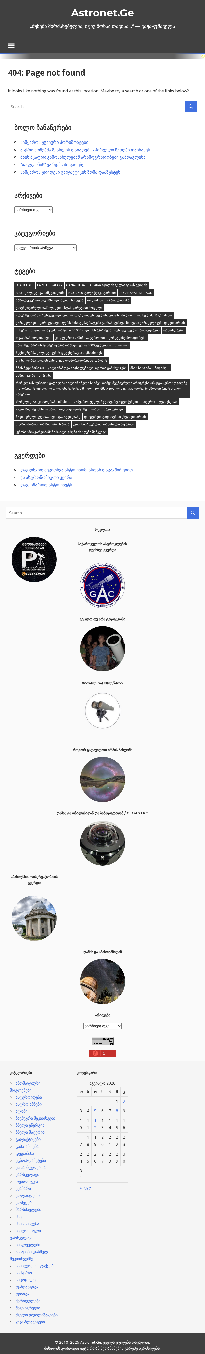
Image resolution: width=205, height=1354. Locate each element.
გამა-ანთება (27, 1146)
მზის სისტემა (140, 368)
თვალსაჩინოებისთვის (34, 337)
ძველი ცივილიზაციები (37, 1315)
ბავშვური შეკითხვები (35, 1118)
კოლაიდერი (28, 1195)
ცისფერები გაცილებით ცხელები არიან (115, 416)
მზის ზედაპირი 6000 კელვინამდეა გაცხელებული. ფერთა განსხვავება (71, 368)
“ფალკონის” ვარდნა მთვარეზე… (54, 164)
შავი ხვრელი (114, 409)
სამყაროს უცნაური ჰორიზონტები (54, 142)
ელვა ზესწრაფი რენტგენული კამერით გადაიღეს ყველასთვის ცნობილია (74, 315)
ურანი (95, 409)
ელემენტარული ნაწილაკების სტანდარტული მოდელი (59, 307)
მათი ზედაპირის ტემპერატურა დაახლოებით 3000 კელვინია (63, 345)
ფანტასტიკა (27, 1287)
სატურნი (148, 401)
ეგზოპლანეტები (31, 1160)
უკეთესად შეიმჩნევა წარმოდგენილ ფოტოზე (51, 409)
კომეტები (25, 1202)
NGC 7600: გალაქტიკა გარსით (92, 292)
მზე (19, 1216)
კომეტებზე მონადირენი (127, 337)
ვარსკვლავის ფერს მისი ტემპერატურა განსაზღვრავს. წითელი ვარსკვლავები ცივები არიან (112, 322)
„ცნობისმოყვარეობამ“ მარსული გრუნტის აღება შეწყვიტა (61, 432)
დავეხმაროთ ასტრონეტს (46, 485)
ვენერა (21, 330)
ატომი (22, 1111)
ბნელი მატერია (30, 1132)
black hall (25, 285)
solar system (131, 292)
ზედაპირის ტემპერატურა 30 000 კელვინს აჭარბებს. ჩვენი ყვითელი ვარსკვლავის (95, 330)
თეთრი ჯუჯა (27, 1181)
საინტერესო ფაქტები (36, 1265)
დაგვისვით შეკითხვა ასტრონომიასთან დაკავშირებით (76, 470)
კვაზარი (23, 1188)
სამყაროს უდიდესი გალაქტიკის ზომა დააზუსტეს (70, 172)
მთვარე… (162, 368)
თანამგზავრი (174, 330)
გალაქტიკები (28, 1139)
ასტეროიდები (29, 1097)
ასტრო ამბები (29, 1104)
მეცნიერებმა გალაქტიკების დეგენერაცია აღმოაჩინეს (59, 352)
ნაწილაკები (25, 375)
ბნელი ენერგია (30, 1125)
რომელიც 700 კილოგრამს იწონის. (43, 401)
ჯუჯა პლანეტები (30, 1322)
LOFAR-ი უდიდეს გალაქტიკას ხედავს (118, 285)
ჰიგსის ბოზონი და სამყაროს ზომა (43, 424)
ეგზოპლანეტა (118, 300)
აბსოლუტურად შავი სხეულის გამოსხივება (50, 300)
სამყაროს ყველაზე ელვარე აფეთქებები (106, 401)
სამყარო (24, 1272)
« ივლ (85, 1187)
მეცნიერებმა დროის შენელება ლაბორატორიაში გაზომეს (61, 360)
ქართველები (28, 1301)
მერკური (122, 345)
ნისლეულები (28, 1244)
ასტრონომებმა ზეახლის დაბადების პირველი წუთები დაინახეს (85, 150)
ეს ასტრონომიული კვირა (46, 477)
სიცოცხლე (26, 1279)
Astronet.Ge (102, 13)
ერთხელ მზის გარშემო (154, 315)
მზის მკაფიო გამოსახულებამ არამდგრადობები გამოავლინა (83, 157)
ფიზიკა (22, 1294)
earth (42, 285)
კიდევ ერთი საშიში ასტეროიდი (80, 337)
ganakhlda (75, 285)
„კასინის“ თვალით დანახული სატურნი (103, 424)
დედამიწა (95, 300)
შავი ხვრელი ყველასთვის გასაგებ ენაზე (48, 416)
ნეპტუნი (45, 375)
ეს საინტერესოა (31, 1167)
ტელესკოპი (168, 401)
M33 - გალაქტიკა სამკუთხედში (40, 292)
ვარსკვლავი (26, 322)
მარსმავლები (28, 1209)
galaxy (56, 285)
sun (149, 292)
